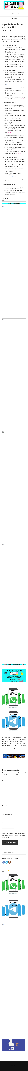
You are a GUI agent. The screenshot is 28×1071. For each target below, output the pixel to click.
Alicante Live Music (14, 5)
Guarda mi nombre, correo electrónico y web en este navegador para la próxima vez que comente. (13, 835)
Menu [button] (15, 18)
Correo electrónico (7, 814)
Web (3, 823)
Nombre (4, 805)
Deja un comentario (20, 32)
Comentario (5, 780)
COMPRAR (22, 83)
